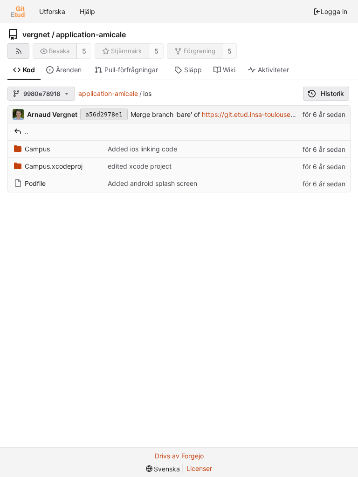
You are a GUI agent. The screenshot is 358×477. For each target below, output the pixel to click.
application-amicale (91, 34)
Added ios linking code (142, 149)
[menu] (163, 469)
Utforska (52, 11)
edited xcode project (140, 166)
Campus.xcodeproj (54, 166)
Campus (37, 149)
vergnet (36, 34)
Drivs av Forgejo (179, 456)
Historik (332, 93)
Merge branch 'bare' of (166, 114)
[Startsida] (18, 11)
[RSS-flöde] (18, 51)
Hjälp (87, 11)
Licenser (199, 468)
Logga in (334, 11)
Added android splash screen (152, 183)
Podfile (35, 183)
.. (26, 132)
